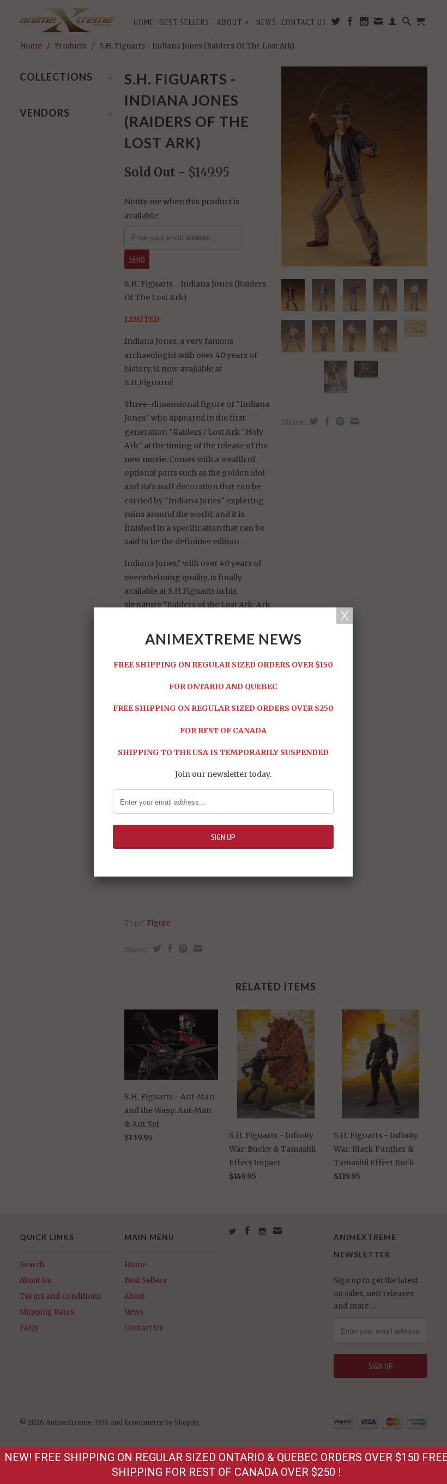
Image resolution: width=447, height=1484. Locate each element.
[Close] (344, 615)
